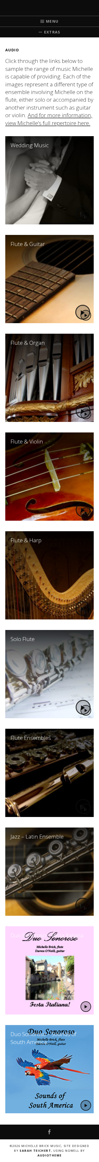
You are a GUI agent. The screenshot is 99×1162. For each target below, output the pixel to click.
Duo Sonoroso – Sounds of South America (43, 1037)
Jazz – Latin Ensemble (37, 836)
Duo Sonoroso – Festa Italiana (47, 935)
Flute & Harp (26, 540)
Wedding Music (30, 145)
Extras (52, 32)
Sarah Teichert (35, 1151)
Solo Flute (23, 639)
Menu (52, 21)
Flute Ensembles (31, 737)
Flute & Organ (28, 342)
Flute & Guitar (28, 244)
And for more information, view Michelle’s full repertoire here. (48, 118)
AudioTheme (49, 1155)
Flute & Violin (27, 441)
